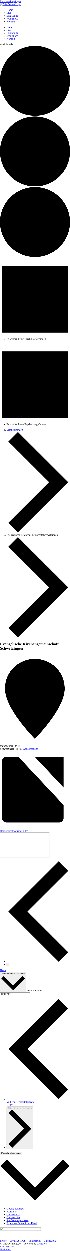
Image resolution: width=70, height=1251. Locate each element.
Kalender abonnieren (11, 1153)
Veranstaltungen (15, 429)
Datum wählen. (35, 990)
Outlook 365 (13, 1214)
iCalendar (11, 1211)
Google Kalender (15, 1208)
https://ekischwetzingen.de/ (14, 831)
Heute (3, 970)
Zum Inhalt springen (10, 1)
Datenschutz (50, 1240)
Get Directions (30, 748)
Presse (3, 1240)
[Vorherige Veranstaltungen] (38, 961)
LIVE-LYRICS (18, 1240)
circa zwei (42, 1243)
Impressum (35, 1240)
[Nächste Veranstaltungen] (8, 964)
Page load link (7, 1246)
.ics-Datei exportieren (17, 1220)
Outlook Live (13, 1217)
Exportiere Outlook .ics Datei (22, 1223)
